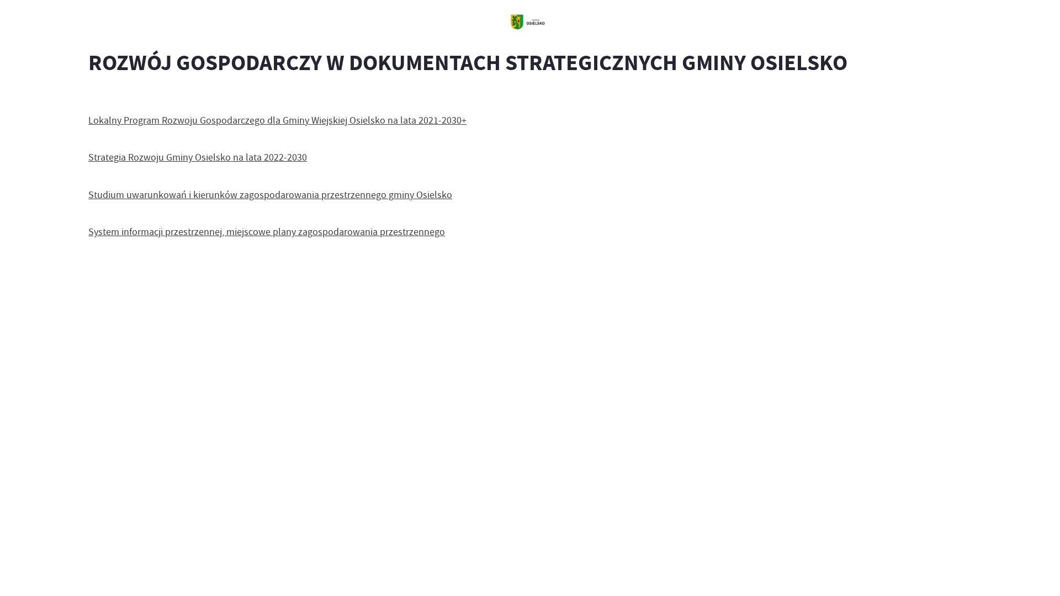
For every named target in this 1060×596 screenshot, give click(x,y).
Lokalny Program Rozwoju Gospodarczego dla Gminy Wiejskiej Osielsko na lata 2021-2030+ (277, 120)
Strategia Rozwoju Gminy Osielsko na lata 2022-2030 (197, 157)
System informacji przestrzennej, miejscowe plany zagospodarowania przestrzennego (266, 232)
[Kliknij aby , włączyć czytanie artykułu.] (97, 96)
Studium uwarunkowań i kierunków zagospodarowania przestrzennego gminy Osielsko (270, 195)
